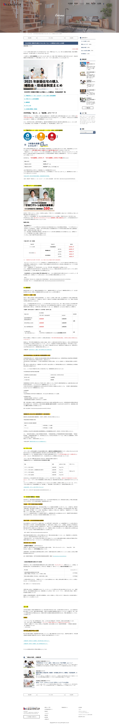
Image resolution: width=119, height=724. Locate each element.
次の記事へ (72, 694)
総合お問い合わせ (82, 716)
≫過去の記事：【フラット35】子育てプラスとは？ (34, 487)
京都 (87, 118)
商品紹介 (46, 711)
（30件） (85, 47)
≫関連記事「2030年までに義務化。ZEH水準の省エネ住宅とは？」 (37, 640)
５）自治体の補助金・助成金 (30, 109)
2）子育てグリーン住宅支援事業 (31, 98)
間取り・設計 (82, 116)
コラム (80, 709)
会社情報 (80, 707)
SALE (76, 4)
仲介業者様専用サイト (49, 709)
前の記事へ (30, 694)
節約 (81, 121)
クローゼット (88, 121)
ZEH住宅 (87, 122)
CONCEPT (82, 4)
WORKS (93, 4)
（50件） (86, 44)
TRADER (70, 4)
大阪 (83, 121)
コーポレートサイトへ (32, 716)
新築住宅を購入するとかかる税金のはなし (38, 441)
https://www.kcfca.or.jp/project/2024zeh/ (59, 556)
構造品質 (46, 715)
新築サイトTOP (47, 707)
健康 (85, 121)
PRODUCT (88, 4)
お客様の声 (47, 719)
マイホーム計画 (88, 116)
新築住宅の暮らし (84, 117)
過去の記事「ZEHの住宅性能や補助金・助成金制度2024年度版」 (37, 175)
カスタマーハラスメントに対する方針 (85, 714)
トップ (25, 33)
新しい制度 (91, 118)
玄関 (92, 121)
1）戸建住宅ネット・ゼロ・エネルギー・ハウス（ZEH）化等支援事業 (40, 95)
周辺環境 (83, 123)
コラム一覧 (30, 33)
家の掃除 (83, 122)
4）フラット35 (27, 105)
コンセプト (47, 713)
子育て (89, 117)
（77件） (87, 50)
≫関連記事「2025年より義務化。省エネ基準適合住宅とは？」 (36, 643)
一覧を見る (88, 107)
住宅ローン (84, 118)
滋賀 (90, 122)
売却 (81, 123)
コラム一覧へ (51, 694)
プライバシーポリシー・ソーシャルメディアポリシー (84, 712)
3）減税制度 (27, 102)
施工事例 (46, 717)
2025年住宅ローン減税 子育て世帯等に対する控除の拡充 (40, 349)
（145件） (85, 41)
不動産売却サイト (65, 707)
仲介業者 (93, 122)
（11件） (85, 53)
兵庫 (86, 123)
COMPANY (99, 4)
